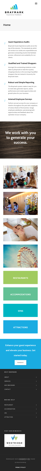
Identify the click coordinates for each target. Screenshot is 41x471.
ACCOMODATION (9, 409)
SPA (5, 413)
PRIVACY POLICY (20, 467)
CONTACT (7, 389)
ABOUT (6, 377)
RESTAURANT (8, 405)
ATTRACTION (8, 417)
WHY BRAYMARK (9, 385)
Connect (20, 362)
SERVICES (7, 381)
